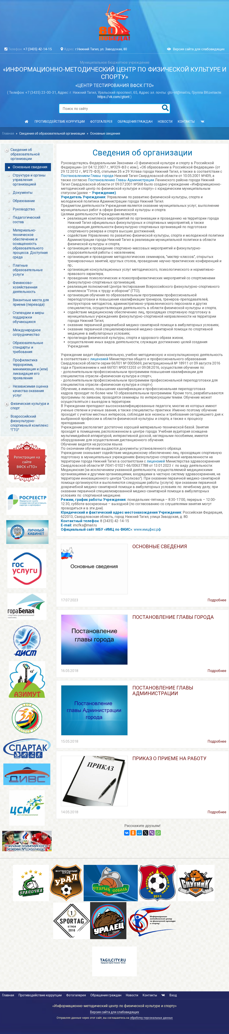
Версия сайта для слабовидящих (199, 49)
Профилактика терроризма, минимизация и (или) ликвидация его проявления (30, 369)
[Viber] (152, 832)
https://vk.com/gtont (113, 97)
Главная (8, 133)
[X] (145, 832)
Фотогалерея (101, 121)
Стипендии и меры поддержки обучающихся (28, 317)
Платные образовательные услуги (28, 270)
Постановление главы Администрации (162, 690)
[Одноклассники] (133, 832)
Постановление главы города (173, 617)
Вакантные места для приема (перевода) (31, 302)
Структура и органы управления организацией (29, 179)
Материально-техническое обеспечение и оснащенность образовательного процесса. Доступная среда (30, 243)
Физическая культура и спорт (30, 405)
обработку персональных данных (151, 1017)
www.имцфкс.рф (147, 529)
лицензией (99, 359)
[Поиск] (165, 108)
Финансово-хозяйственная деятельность (25, 287)
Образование (24, 201)
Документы (23, 192)
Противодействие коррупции (60, 121)
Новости (165, 121)
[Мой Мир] (139, 832)
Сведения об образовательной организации (52, 133)
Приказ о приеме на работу (169, 758)
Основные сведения (105, 133)
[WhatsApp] (158, 832)
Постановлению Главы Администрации (121, 180)
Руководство (24, 209)
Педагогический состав (26, 219)
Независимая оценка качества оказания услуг (30, 390)
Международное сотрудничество (27, 332)
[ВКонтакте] (126, 832)
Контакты (186, 121)
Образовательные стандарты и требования (28, 347)
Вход (173, 995)
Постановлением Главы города (87, 176)
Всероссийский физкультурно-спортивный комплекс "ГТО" (29, 423)
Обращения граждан (135, 121)
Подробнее (217, 600)
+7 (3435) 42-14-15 (37, 49)
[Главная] (26, 121)
